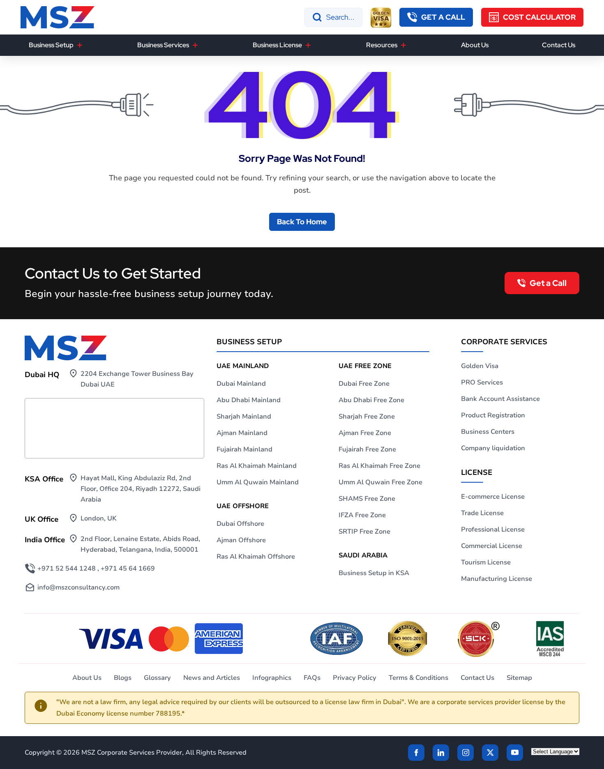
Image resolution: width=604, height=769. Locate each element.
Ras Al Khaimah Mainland (257, 465)
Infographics (271, 677)
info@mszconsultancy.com (78, 587)
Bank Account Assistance (500, 398)
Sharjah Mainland (244, 416)
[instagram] (465, 752)
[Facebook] (416, 752)
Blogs (122, 677)
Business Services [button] (163, 45)
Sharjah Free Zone (367, 416)
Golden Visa (479, 366)
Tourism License (486, 562)
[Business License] (308, 45)
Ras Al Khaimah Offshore (256, 556)
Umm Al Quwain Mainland (258, 482)
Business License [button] (277, 45)
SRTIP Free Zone (364, 531)
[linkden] (441, 752)
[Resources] (403, 45)
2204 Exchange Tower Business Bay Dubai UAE (137, 379)
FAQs (312, 677)
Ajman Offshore (241, 540)
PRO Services (482, 382)
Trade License (482, 513)
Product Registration (493, 415)
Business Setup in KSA (374, 573)
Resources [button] (381, 45)
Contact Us (558, 45)
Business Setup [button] (51, 45)
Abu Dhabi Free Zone (371, 400)
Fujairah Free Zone (367, 449)
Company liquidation (493, 448)
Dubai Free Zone (364, 383)
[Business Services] (195, 45)
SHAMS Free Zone (367, 498)
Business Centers (487, 431)
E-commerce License (493, 496)
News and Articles (211, 677)
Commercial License (491, 545)
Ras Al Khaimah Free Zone (379, 465)
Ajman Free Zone (365, 432)
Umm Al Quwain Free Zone (380, 482)
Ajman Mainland (242, 432)
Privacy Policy (354, 677)
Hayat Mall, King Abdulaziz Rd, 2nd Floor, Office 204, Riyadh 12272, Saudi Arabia (141, 489)
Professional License (493, 529)
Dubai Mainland (241, 383)
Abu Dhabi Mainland (249, 400)
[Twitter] (490, 752)
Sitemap (519, 677)
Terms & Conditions (418, 677)
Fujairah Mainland (244, 449)
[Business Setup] (80, 45)
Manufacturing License (496, 578)
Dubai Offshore (240, 523)
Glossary (157, 677)
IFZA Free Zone (362, 515)
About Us (475, 45)
